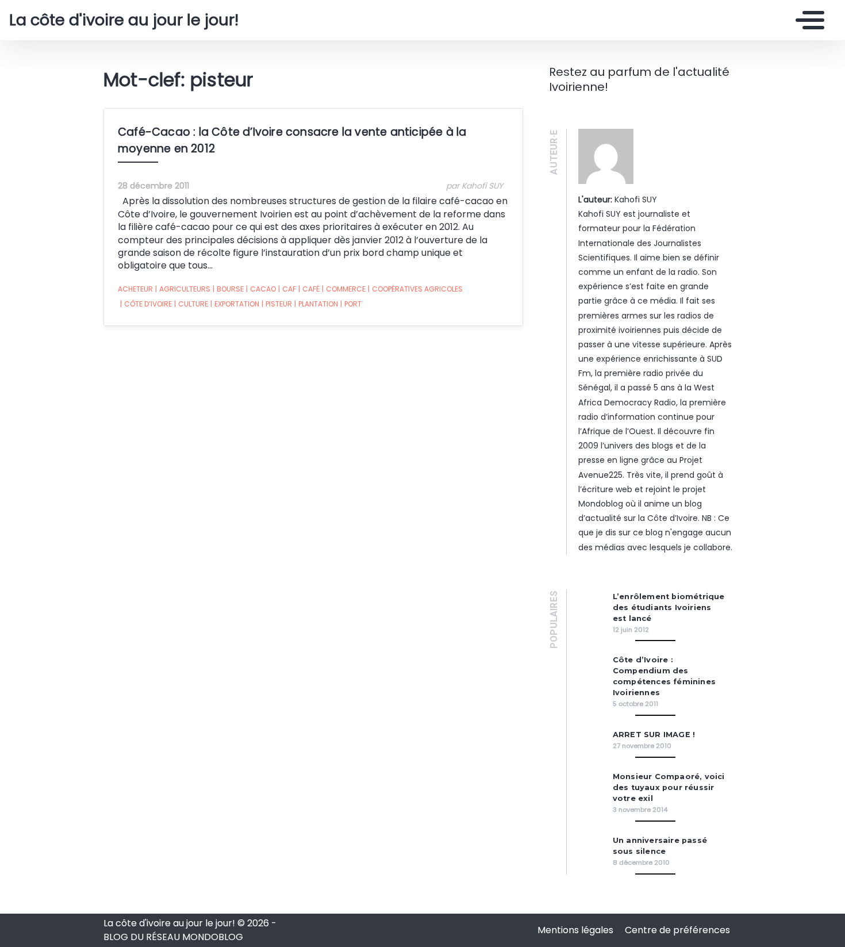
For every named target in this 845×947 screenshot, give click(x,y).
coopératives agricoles (415, 289)
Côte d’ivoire (146, 304)
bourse (228, 289)
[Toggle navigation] (807, 20)
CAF (287, 289)
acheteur (135, 289)
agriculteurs (182, 289)
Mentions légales (576, 930)
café (309, 289)
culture (191, 304)
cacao (261, 289)
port (351, 304)
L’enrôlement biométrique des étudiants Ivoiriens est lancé (669, 607)
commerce (344, 289)
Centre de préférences (677, 930)
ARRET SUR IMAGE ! (654, 734)
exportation (234, 304)
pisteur (277, 304)
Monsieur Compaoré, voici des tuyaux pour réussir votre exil (669, 787)
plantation (316, 304)
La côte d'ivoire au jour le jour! (124, 20)
